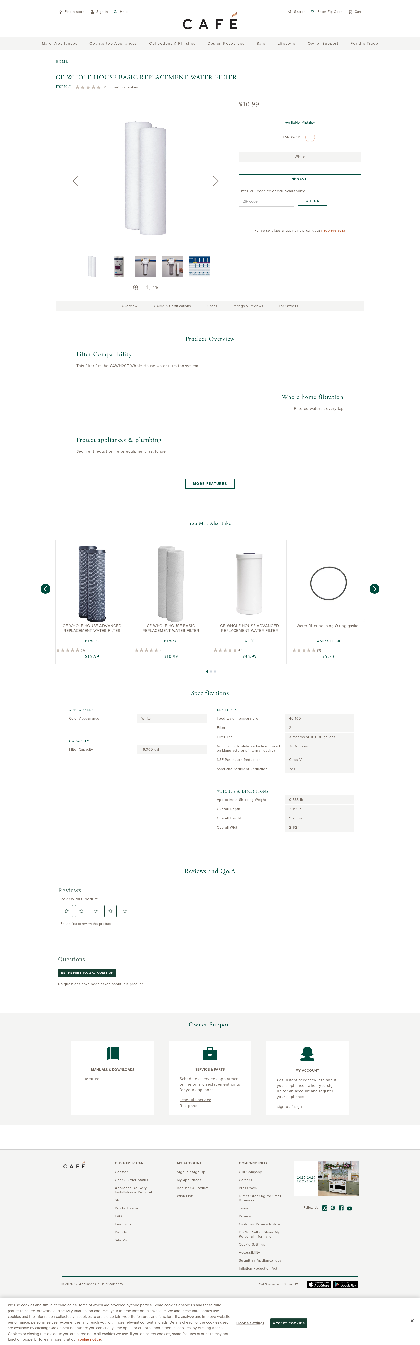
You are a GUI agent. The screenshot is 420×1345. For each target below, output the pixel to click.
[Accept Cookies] (412, 1320)
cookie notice (89, 1339)
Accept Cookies (289, 1323)
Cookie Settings (250, 1323)
